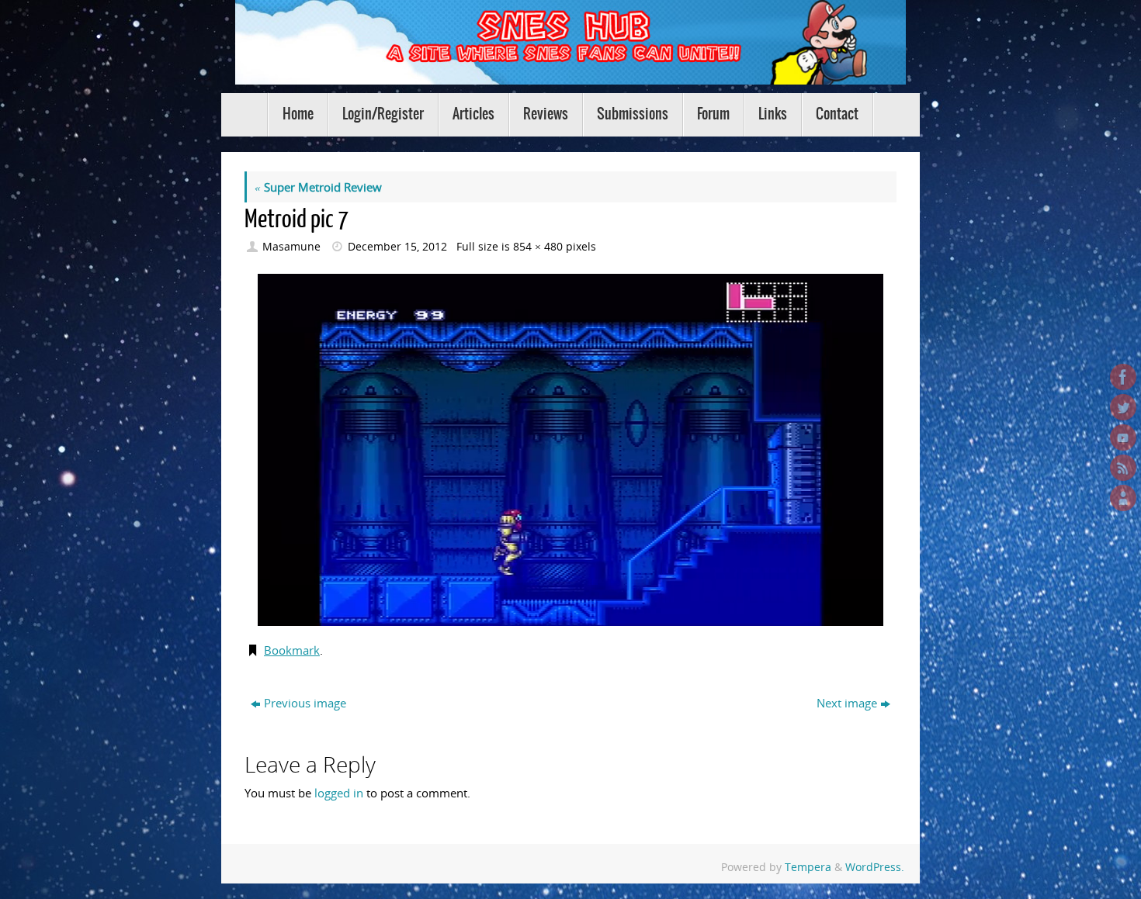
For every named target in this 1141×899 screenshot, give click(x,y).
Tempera (808, 867)
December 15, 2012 (397, 247)
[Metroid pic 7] (570, 449)
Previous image (305, 703)
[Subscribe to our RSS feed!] (1123, 468)
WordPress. (874, 867)
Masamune (291, 247)
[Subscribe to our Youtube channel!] (1123, 437)
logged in (338, 792)
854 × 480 (538, 247)
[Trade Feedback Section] (1123, 498)
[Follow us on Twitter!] (1123, 407)
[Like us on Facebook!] (1123, 377)
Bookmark (292, 650)
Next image (847, 703)
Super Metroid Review (318, 187)
